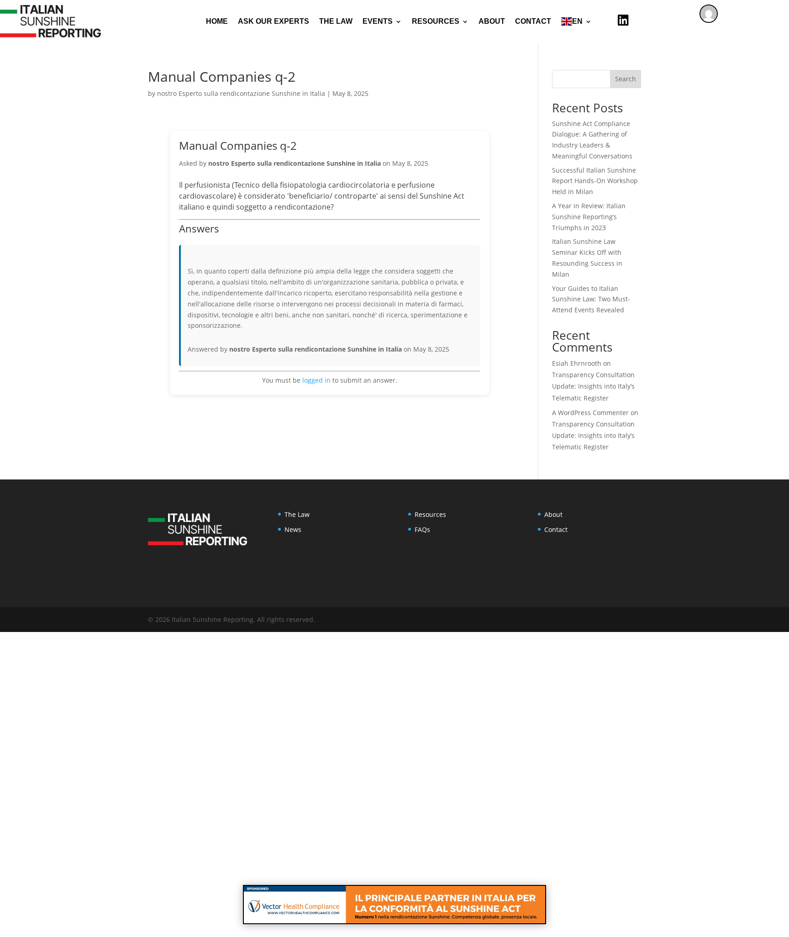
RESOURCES (435, 21)
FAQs (422, 529)
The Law (335, 21)
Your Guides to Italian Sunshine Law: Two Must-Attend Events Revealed (591, 299)
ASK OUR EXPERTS (273, 21)
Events (378, 21)
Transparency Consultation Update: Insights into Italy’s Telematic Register (593, 386)
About (492, 21)
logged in (316, 380)
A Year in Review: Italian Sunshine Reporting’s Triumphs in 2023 (589, 216)
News (292, 529)
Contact (533, 21)
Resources (430, 514)
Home (217, 21)
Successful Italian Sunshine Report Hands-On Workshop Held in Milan (595, 181)
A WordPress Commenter (590, 412)
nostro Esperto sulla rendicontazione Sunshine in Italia (241, 93)
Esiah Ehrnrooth (576, 363)
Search (625, 78)
